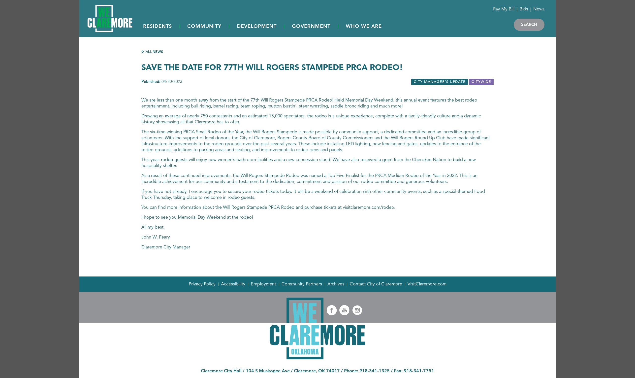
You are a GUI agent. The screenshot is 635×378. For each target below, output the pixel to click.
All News (154, 52)
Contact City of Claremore (376, 284)
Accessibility (233, 284)
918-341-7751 (419, 371)
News (538, 9)
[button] (157, 27)
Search (529, 25)
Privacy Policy (202, 284)
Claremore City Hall (221, 371)
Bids (524, 9)
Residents (157, 26)
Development (257, 26)
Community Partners (302, 284)
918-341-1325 (374, 371)
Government (311, 26)
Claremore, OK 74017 (317, 371)
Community (204, 26)
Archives (335, 284)
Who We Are (364, 26)
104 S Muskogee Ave (268, 371)
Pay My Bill (503, 9)
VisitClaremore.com (427, 284)
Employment (263, 284)
